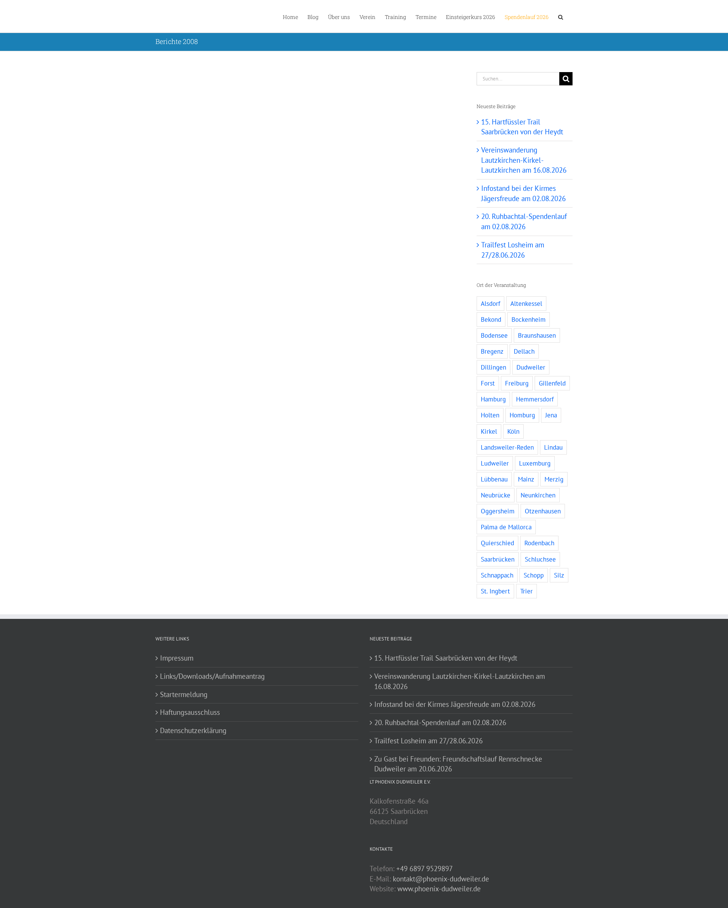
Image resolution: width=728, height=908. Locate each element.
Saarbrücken (498, 559)
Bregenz (492, 351)
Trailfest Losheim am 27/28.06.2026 (428, 740)
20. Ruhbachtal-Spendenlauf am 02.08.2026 (440, 722)
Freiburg (517, 383)
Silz (559, 575)
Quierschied (497, 543)
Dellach (524, 351)
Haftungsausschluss (190, 712)
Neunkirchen (538, 495)
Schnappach (497, 575)
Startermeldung (183, 694)
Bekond (491, 319)
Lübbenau (494, 479)
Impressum (176, 658)
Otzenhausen (543, 511)
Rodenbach (539, 543)
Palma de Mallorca (506, 527)
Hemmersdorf (535, 399)
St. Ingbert (495, 591)
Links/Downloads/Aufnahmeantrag (212, 676)
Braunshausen (537, 335)
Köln (513, 431)
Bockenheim (528, 319)
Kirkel (489, 431)
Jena (551, 415)
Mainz (526, 479)
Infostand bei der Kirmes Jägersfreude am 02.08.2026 (454, 704)
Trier (526, 591)
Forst (488, 383)
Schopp (534, 575)
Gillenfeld (552, 383)
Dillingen (493, 367)
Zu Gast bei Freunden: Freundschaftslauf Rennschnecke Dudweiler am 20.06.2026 (458, 764)
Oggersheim (498, 511)
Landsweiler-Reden (507, 447)
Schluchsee (540, 559)
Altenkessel (526, 303)
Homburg (522, 415)
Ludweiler (495, 463)
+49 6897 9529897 (424, 868)
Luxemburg (535, 463)
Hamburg (493, 399)
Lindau (553, 447)
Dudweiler (530, 367)
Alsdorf (490, 303)
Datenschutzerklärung (193, 730)
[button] (560, 16)
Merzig (553, 479)
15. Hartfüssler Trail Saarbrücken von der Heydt (445, 658)
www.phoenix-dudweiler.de (439, 888)
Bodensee (494, 335)
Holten (490, 415)
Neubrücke (495, 495)
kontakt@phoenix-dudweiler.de (441, 878)
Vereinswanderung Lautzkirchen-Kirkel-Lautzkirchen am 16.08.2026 (523, 160)
